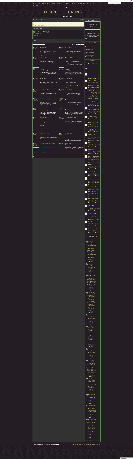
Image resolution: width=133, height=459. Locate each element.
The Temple (94, 63)
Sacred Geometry (43, 108)
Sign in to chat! (123, 458)
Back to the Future (92, 228)
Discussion (92, 52)
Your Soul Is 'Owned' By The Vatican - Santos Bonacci (91, 386)
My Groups (41, 19)
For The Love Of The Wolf (70, 98)
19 (92, 78)
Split (89, 142)
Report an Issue (84, 444)
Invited (87, 46)
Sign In (115, 0)
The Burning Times (43, 117)
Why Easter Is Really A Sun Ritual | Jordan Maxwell (91, 412)
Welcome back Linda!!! (93, 80)
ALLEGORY (91, 205)
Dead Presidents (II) (93, 198)
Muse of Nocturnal (43, 47)
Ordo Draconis (46, 32)
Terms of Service (95, 444)
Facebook (92, 56)
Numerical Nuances (68, 78)
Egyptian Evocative (43, 57)
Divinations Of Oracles (69, 68)
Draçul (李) (94, 144)
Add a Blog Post (90, 236)
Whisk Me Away (43, 78)
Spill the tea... (91, 149)
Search (131, 1)
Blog (92, 49)
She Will (90, 185)
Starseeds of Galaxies (69, 57)
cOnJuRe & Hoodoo (68, 89)
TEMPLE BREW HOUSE (38, 33)
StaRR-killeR (91, 164)
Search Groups (46, 44)
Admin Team (67, 108)
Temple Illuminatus (66, 12)
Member (90, 45)
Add (83, 19)
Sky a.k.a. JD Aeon (95, 159)
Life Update (91, 74)
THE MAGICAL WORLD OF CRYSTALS (47, 143)
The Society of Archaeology (45, 98)
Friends (91, 48)
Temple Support (43, 68)
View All (98, 236)
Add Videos (89, 440)
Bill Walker (94, 111)
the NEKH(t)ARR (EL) (93, 171)
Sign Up (111, 0)
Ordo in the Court (92, 191)
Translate (118, 4)
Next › (45, 152)
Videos (93, 55)
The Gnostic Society (69, 133)
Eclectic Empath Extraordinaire (71, 47)
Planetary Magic (68, 143)
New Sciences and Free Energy (70, 117)
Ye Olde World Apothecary (45, 133)
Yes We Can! (91, 178)
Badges (75, 444)
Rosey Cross (94, 82)
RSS (33, 37)
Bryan (93, 75)
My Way (90, 221)
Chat (92, 53)
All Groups (34, 19)
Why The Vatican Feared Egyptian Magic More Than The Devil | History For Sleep (91, 430)
